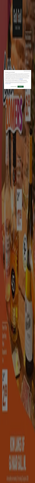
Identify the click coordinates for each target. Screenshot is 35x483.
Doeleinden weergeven (14, 86)
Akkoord (20, 86)
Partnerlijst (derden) (8, 83)
